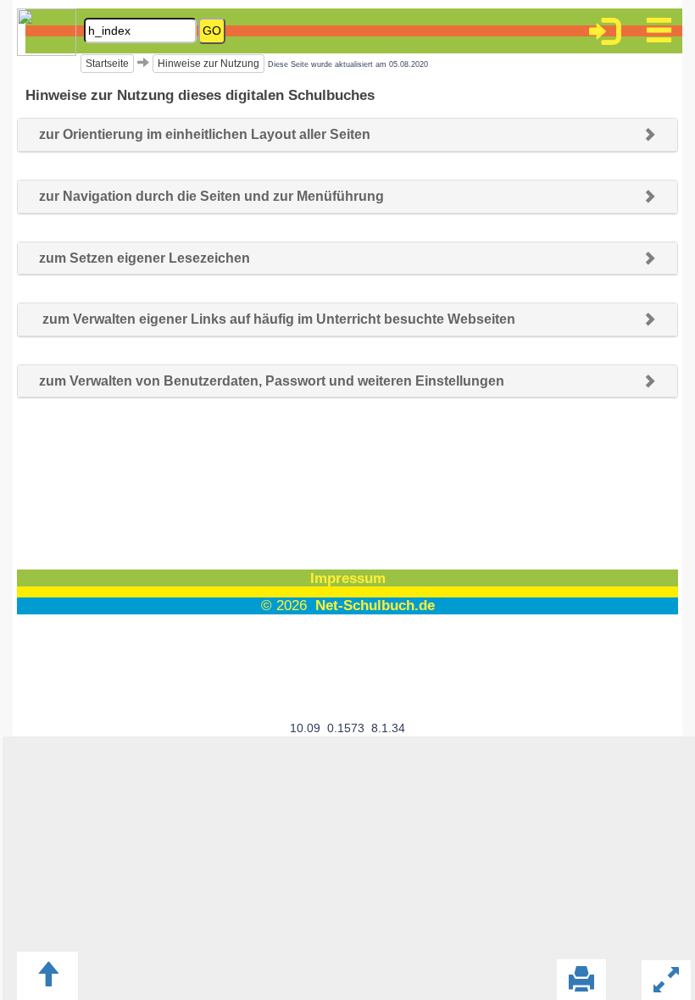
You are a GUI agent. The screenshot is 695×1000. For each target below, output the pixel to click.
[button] (604, 34)
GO (212, 30)
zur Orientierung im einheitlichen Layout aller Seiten (204, 134)
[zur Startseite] (55, 48)
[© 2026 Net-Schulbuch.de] (347, 632)
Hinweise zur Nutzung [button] (208, 63)
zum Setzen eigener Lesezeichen (144, 258)
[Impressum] (347, 595)
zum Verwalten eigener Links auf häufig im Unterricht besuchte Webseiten (277, 319)
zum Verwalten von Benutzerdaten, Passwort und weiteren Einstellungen (271, 381)
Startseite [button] (107, 63)
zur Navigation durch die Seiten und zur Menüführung (211, 196)
